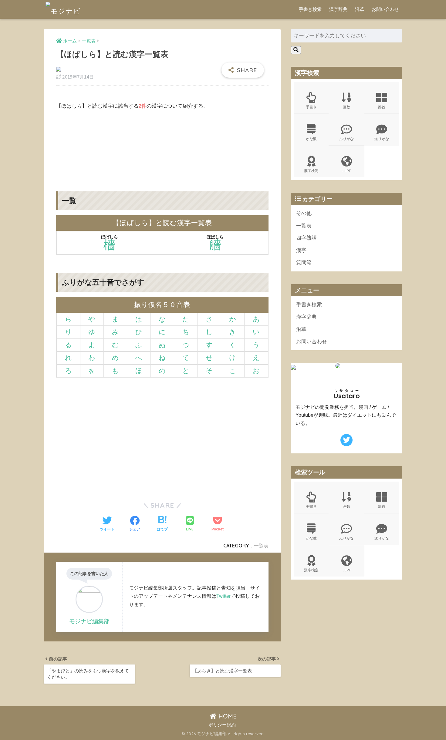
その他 (304, 213)
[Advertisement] (162, 146)
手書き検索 (310, 9)
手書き (311, 107)
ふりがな (346, 138)
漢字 (301, 250)
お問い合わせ (385, 9)
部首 (381, 107)
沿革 (359, 9)
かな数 (311, 138)
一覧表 (261, 546)
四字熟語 (306, 238)
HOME (227, 716)
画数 (346, 107)
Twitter (223, 596)
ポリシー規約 (222, 724)
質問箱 (304, 262)
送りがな (381, 138)
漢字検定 (311, 170)
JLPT (347, 170)
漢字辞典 (338, 9)
